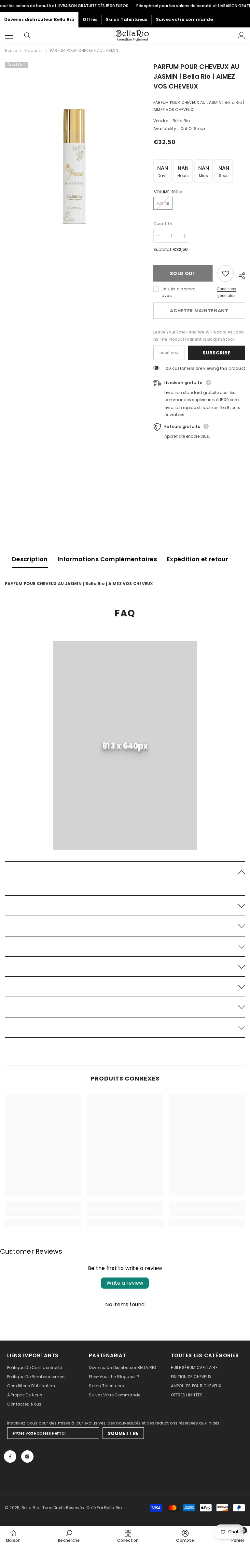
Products (33, 50)
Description (30, 566)
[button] (125, 879)
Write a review (124, 1290)
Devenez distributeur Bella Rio (39, 19)
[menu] (9, 36)
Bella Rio (183, 120)
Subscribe (216, 360)
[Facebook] (10, 1463)
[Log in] (241, 35)
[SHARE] (239, 275)
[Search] (27, 36)
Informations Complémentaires (107, 566)
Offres (90, 19)
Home (11, 50)
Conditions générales (226, 292)
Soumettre (123, 1440)
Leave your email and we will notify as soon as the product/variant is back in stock (195, 339)
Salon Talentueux (126, 19)
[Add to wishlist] (225, 273)
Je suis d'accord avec (180, 292)
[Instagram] (27, 1463)
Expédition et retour (197, 566)
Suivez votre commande (184, 19)
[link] (125, 760)
